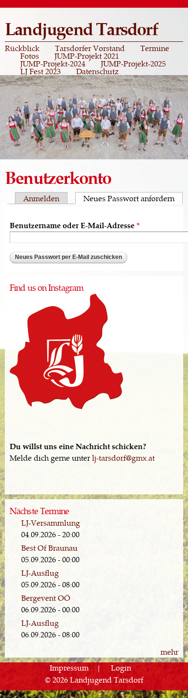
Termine (154, 48)
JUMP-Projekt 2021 (86, 56)
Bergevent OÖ (45, 597)
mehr (169, 651)
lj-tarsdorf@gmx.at (123, 457)
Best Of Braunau (49, 547)
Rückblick (22, 48)
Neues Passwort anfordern (133, 198)
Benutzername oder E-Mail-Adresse (75, 225)
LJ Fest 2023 (40, 71)
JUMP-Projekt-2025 (133, 63)
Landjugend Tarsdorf (81, 28)
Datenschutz (97, 71)
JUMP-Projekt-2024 (52, 63)
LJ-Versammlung (50, 522)
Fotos (29, 56)
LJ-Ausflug (40, 572)
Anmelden (41, 198)
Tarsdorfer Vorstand (90, 48)
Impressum (69, 667)
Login (121, 667)
